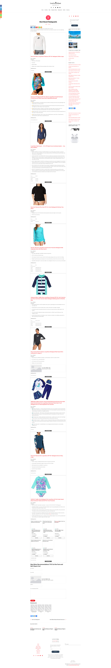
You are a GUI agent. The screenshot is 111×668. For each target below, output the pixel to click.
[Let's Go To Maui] (55, 3)
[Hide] (0, 18)
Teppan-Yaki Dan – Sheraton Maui (74, 56)
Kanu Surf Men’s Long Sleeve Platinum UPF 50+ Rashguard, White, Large (47, 56)
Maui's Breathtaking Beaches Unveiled (74, 69)
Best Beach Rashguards (48, 22)
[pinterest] (60, 7)
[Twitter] (33, 27)
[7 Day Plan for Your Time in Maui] (75, 38)
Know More (48, 71)
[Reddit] (38, 27)
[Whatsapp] (39, 27)
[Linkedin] (34, 27)
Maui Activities (38, 646)
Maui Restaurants (38, 648)
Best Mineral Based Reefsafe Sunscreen (57, 619)
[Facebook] (31, 27)
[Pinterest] (36, 27)
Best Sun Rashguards (36, 619)
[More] (41, 27)
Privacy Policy (38, 650)
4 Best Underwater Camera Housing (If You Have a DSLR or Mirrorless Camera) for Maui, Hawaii (75, 100)
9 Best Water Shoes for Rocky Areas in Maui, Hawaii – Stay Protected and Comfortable (75, 103)
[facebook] (53, 7)
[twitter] (55, 7)
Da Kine (38, 649)
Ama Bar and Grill (71, 58)
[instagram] (51, 7)
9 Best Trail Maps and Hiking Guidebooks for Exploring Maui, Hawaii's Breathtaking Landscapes (74, 90)
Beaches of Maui (38, 647)
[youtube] (58, 7)
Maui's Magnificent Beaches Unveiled (74, 70)
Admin (46, 24)
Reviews (49, 24)
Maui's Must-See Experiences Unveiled (75, 64)
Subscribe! (74, 25)
